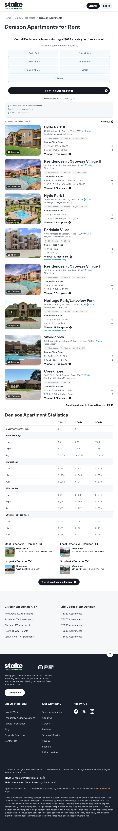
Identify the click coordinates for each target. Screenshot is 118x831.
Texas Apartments (52, 712)
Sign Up (93, 5)
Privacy (46, 740)
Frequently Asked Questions (20, 717)
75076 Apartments (71, 619)
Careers (46, 723)
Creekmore (53, 371)
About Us (47, 717)
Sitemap (46, 746)
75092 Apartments (71, 630)
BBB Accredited (50, 752)
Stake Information (102, 788)
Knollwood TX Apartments (19, 613)
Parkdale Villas (56, 230)
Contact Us (11, 740)
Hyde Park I (54, 196)
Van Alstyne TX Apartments (20, 636)
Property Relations (15, 735)
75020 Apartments (71, 613)
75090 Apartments (71, 625)
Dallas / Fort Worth (25, 17)
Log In (106, 5)
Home (8, 17)
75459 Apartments (71, 636)
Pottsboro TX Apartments (19, 619)
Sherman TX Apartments (18, 625)
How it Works (12, 712)
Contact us (15, 692)
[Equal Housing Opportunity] (46, 667)
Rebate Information (15, 723)
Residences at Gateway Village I (72, 266)
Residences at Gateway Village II (72, 161)
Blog (7, 729)
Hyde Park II (54, 127)
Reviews (46, 729)
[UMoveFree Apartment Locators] (14, 667)
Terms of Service (51, 735)
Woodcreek (54, 337)
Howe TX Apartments (16, 630)
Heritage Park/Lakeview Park (69, 300)
